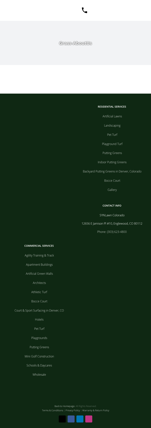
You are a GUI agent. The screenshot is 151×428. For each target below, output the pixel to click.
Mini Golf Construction (39, 356)
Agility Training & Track (39, 255)
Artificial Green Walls (39, 274)
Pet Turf (112, 135)
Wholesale (39, 375)
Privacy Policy (73, 410)
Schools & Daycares (39, 365)
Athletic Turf (39, 292)
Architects (39, 283)
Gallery (112, 190)
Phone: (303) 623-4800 (112, 232)
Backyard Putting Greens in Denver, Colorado (112, 171)
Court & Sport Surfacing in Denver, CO (39, 310)
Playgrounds (39, 338)
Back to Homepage (65, 406)
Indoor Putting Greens (112, 162)
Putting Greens (112, 153)
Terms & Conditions (52, 410)
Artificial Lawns (112, 116)
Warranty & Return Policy (95, 410)
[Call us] (84, 10)
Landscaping (112, 125)
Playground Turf (112, 144)
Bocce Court (112, 181)
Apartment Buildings (39, 265)
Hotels (39, 319)
